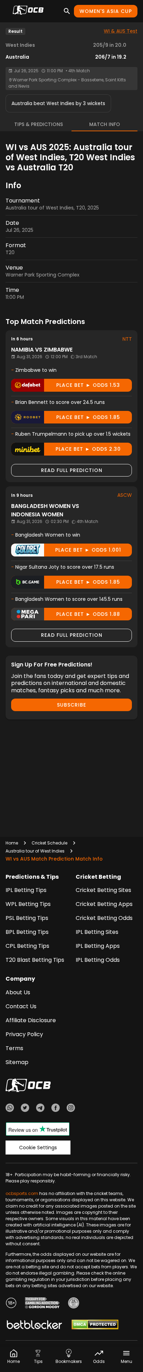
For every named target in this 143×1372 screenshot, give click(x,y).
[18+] (11, 1304)
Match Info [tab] (104, 124)
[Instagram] (71, 1109)
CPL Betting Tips (27, 946)
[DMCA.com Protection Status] (95, 1326)
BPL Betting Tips (27, 932)
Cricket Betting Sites (103, 890)
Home (12, 843)
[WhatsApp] (10, 1109)
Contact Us (21, 1006)
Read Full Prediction (71, 470)
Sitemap (17, 1062)
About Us (18, 992)
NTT (127, 339)
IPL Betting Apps (98, 946)
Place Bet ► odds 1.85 (88, 417)
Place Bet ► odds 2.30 (88, 448)
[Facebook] (55, 1109)
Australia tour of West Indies (35, 851)
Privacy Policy (24, 1034)
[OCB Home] (28, 11)
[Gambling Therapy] (42, 1304)
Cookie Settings (38, 1147)
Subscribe (71, 704)
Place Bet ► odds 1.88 (88, 614)
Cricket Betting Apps (104, 904)
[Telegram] (40, 1109)
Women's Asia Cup (105, 11)
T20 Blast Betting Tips (35, 960)
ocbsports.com (22, 1193)
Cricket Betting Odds (104, 918)
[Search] (67, 11)
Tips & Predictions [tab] (38, 124)
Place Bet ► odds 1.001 (88, 549)
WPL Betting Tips (28, 904)
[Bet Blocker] (34, 1325)
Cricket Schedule (49, 843)
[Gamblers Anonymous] (73, 1304)
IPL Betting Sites (97, 932)
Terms (14, 1048)
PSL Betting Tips (27, 918)
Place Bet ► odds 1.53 (88, 385)
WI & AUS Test (120, 31)
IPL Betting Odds (98, 960)
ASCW (124, 495)
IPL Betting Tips (26, 890)
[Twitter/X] (25, 1109)
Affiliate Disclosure (31, 1020)
